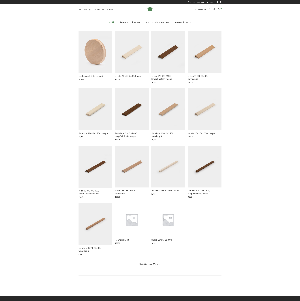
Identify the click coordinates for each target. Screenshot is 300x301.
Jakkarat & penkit (182, 22)
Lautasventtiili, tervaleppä (91, 76)
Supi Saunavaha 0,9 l (161, 240)
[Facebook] (217, 2)
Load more (150, 272)
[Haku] (209, 9)
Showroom (99, 9)
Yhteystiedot (200, 9)
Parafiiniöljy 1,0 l (123, 240)
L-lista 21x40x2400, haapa (128, 76)
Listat (147, 22)
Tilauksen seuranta (196, 2)
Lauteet (136, 22)
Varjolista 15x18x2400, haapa (165, 190)
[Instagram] (220, 2)
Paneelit (123, 22)
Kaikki (112, 22)
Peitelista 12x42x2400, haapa (93, 133)
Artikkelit (111, 9)
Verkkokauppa (85, 9)
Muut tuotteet (162, 22)
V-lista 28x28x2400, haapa (201, 133)
